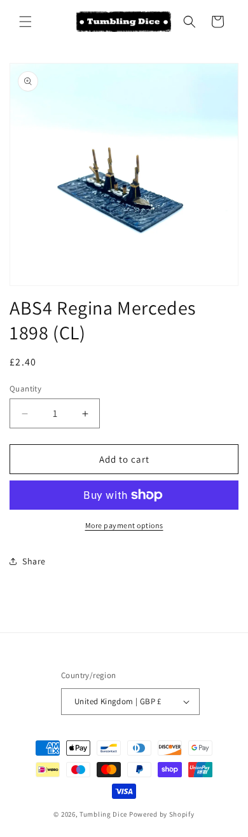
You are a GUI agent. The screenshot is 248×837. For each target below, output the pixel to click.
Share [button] (34, 561)
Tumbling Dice (103, 814)
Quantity (25, 388)
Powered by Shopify (162, 814)
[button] (25, 22)
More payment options (124, 525)
